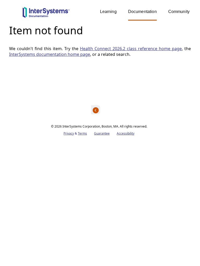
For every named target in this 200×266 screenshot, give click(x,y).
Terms (82, 133)
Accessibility (125, 133)
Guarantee (102, 133)
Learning (108, 11)
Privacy (69, 133)
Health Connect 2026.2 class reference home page (131, 48)
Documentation (142, 11)
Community (179, 11)
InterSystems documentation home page (49, 54)
